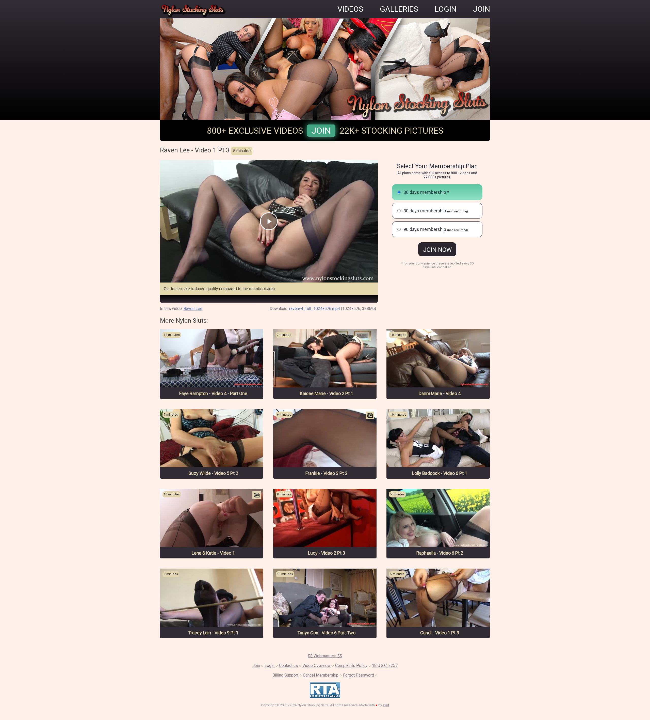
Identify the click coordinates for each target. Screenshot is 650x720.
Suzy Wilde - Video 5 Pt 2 (213, 473)
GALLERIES (399, 9)
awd (386, 705)
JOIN (481, 9)
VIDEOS (350, 9)
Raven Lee (193, 308)
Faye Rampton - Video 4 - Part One (213, 393)
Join (321, 131)
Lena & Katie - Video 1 (213, 553)
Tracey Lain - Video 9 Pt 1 (213, 632)
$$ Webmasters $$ (325, 655)
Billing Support (285, 675)
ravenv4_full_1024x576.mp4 (314, 308)
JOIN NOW (437, 249)
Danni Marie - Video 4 (440, 393)
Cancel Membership (320, 675)
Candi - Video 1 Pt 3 (439, 632)
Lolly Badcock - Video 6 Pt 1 (439, 473)
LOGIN (446, 9)
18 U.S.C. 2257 (385, 665)
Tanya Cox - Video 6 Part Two (326, 632)
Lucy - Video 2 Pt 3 (326, 553)
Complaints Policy (351, 665)
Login (269, 665)
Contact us (288, 665)
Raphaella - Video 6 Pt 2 (439, 553)
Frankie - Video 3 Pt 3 (326, 473)
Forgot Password (358, 675)
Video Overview (316, 665)
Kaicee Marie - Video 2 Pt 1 (326, 393)
